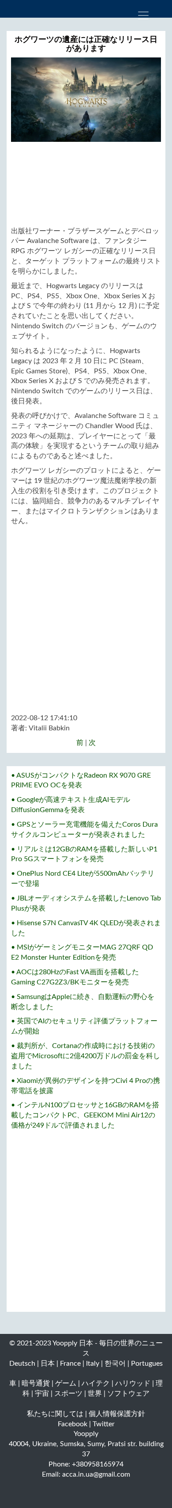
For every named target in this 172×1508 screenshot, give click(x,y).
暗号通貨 (36, 1383)
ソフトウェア (128, 1393)
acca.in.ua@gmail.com (96, 1474)
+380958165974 (97, 1464)
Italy (92, 1363)
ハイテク (96, 1383)
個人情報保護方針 (117, 1413)
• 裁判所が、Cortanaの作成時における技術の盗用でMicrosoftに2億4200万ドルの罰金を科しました (85, 1056)
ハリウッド (132, 1383)
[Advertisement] (86, 184)
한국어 (115, 1363)
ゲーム (65, 1383)
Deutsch (22, 1363)
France (70, 1363)
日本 (48, 1363)
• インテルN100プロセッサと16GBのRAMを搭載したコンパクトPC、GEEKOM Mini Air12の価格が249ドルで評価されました (85, 1115)
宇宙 (42, 1393)
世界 (95, 1393)
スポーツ (68, 1393)
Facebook (72, 1424)
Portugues (147, 1363)
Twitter (104, 1424)
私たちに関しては (55, 1413)
